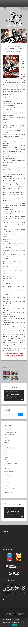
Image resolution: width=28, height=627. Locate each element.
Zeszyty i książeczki (8, 471)
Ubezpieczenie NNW (8, 476)
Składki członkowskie (9, 444)
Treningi (6, 437)
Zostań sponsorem (8, 492)
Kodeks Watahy (7, 465)
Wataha (6, 453)
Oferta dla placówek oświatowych (11, 463)
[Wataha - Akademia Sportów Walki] (14, 18)
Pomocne (6, 468)
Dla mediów (7, 490)
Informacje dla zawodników (14, 46)
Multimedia (7, 479)
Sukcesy (6, 459)
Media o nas (7, 482)
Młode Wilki (6, 461)
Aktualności (7, 429)
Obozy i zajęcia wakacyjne (10, 447)
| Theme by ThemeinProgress (14, 614)
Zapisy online (7, 442)
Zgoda (14, 624)
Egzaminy (6, 446)
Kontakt (6, 485)
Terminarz (6, 473)
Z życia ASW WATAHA (9, 434)
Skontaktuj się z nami (9, 488)
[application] (14, 395)
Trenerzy (6, 457)
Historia (6, 455)
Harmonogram (7, 440)
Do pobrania (7, 474)
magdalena (18, 51)
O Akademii (7, 450)
